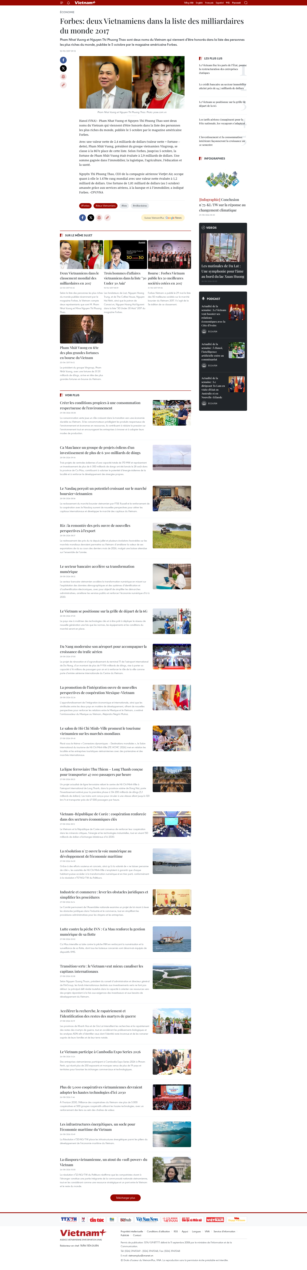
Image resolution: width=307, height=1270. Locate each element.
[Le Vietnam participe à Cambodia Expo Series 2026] (172, 1062)
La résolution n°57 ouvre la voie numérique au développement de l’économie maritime (95, 854)
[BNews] (112, 1219)
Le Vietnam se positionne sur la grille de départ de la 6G (103, 611)
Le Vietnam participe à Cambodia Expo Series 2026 (100, 1051)
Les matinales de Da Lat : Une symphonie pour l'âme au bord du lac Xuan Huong (222, 271)
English (199, 2)
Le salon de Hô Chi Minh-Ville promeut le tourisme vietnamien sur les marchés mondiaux (100, 731)
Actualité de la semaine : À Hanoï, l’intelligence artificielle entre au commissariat (212, 351)
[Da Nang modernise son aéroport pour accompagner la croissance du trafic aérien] (172, 656)
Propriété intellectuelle (132, 1231)
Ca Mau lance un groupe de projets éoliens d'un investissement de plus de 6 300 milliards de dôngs (100, 450)
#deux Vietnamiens (105, 205)
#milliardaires (140, 205)
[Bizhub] (125, 1219)
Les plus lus (213, 58)
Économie (67, 12)
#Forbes (85, 205)
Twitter (63, 68)
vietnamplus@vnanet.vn (140, 1255)
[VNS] (147, 1219)
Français (209, 2)
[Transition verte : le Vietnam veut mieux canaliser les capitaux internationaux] (172, 976)
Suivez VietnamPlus (154, 217)
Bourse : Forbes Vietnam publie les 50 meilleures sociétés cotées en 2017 (166, 278)
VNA (207, 1231)
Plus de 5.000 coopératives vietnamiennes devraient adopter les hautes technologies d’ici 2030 (101, 1090)
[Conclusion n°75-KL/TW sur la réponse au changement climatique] (223, 179)
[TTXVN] (69, 1219)
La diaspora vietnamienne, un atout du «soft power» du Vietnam (103, 1162)
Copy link (63, 85)
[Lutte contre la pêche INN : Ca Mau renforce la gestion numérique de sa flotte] (172, 939)
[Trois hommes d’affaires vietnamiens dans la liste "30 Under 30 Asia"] (125, 254)
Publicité (125, 1235)
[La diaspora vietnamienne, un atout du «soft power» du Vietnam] (172, 1169)
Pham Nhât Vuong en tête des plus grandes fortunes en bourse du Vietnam (79, 352)
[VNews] (83, 1219)
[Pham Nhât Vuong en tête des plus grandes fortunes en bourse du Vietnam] (81, 329)
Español (220, 2)
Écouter (212, 331)
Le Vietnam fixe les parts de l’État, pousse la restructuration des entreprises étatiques (223, 68)
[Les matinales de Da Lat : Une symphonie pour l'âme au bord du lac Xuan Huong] (223, 247)
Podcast (213, 299)
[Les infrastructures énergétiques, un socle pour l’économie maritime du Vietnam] (172, 1134)
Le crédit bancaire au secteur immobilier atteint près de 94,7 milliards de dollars (222, 86)
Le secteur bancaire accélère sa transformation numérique (97, 569)
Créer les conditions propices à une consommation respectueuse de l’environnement (100, 405)
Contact (137, 1235)
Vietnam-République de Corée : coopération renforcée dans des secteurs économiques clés (103, 816)
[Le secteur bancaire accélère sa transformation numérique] (172, 576)
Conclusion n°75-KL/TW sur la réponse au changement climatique (222, 204)
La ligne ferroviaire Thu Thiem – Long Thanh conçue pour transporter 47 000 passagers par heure (101, 772)
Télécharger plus (125, 1198)
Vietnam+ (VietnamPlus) (85, 2)
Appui (185, 1231)
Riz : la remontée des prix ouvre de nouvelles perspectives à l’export (95, 528)
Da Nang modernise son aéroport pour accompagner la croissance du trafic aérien (103, 649)
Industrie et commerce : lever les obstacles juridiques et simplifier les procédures (104, 894)
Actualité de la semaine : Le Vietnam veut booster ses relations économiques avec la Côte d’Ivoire (213, 315)
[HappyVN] (237, 1219)
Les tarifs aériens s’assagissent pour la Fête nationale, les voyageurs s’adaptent (222, 121)
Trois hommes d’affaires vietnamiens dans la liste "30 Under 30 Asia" (125, 278)
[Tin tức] (97, 1219)
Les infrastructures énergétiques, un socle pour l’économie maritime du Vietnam (97, 1127)
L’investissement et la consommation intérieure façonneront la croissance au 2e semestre (222, 140)
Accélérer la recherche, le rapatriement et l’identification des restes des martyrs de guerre (98, 1013)
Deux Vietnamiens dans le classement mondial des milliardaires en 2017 (79, 278)
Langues (196, 1231)
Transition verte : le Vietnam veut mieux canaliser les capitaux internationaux (101, 969)
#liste (124, 205)
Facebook (63, 60)
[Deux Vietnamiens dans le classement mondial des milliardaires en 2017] (81, 254)
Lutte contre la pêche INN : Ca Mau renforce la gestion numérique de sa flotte (102, 932)
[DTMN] (192, 1219)
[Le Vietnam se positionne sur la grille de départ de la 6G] (172, 621)
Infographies (214, 158)
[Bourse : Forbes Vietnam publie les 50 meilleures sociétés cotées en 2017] (169, 254)
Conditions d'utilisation (158, 1231)
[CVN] (170, 1219)
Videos (211, 228)
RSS (176, 1231)
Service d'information (224, 1231)
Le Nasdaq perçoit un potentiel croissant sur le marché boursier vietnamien (103, 491)
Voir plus (72, 395)
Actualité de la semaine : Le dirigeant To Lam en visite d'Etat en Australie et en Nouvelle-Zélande (213, 387)
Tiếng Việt (188, 2)
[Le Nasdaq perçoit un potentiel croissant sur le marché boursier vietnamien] (172, 498)
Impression (63, 76)
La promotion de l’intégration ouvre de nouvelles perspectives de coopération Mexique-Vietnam (98, 690)
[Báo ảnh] (215, 1219)
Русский (236, 3)
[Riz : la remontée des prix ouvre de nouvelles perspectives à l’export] (172, 535)
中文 (228, 3)
